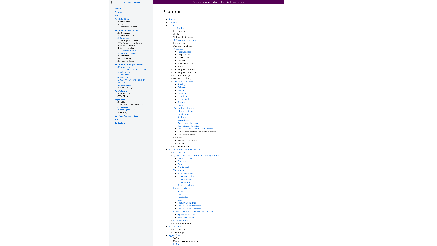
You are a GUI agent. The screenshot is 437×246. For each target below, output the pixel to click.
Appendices (120, 99)
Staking (181, 84)
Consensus (123, 38)
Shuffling (182, 116)
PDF (116, 119)
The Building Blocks (126, 53)
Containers (123, 74)
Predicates (183, 196)
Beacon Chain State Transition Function (193, 211)
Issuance (182, 90)
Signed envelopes (186, 185)
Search (118, 8)
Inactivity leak (185, 99)
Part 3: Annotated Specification (129, 64)
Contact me (120, 123)
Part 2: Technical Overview (127, 30)
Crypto (181, 193)
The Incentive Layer (126, 51)
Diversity (182, 105)
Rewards (182, 93)
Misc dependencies (187, 173)
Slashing (182, 102)
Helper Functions (125, 77)
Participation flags (187, 202)
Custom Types (185, 158)
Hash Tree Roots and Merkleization (195, 128)
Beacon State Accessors (189, 205)
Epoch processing (186, 214)
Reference (122, 107)
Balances (182, 87)
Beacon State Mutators (189, 208)
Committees (184, 119)
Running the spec (126, 110)
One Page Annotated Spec (126, 116)
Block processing (186, 217)
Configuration (184, 167)
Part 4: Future (121, 91)
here (242, 2)
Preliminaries (184, 51)
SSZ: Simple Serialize (188, 125)
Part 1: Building (122, 19)
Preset (181, 164)
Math (180, 191)
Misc (180, 199)
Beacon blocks (185, 179)
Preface (118, 15)
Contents (119, 12)
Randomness (184, 114)
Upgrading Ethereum (132, 2)
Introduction (123, 67)
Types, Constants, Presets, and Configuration (196, 155)
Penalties (182, 96)
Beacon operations (187, 176)
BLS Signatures (185, 111)
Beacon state (184, 182)
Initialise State (124, 85)
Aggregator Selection (188, 122)
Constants (182, 161)
